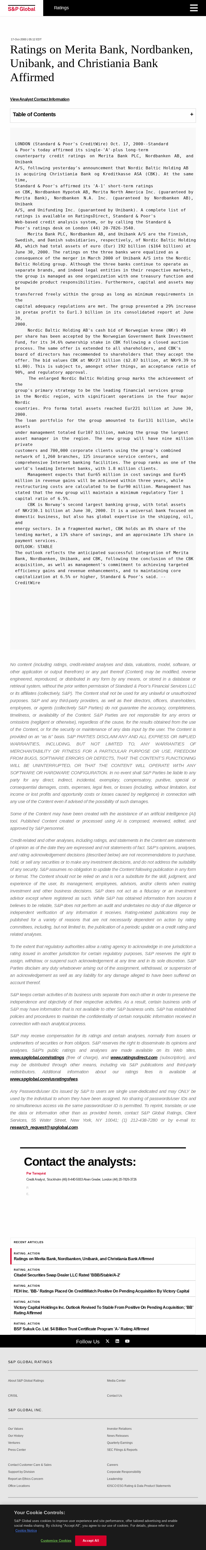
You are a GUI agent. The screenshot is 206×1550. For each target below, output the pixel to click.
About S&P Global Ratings (26, 1380)
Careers (112, 1465)
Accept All (91, 1540)
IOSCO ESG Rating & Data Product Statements (139, 1486)
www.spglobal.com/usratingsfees (44, 1079)
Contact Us (114, 1395)
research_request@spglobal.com (44, 1127)
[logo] (21, 8)
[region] (103, 1527)
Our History (15, 1436)
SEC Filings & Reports (122, 1450)
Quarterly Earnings (120, 1443)
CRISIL (13, 1395)
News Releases (118, 1436)
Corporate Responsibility (124, 1472)
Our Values (15, 1429)
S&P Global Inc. (25, 1410)
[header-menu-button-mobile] (194, 8)
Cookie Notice (26, 1530)
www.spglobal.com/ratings (37, 1057)
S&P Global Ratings (30, 1362)
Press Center (17, 1450)
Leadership (115, 1479)
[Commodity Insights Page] (108, 1341)
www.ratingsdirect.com (134, 1057)
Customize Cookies (56, 1540)
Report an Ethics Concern (25, 1479)
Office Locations (19, 1486)
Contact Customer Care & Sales (30, 1465)
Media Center (116, 1380)
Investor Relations (119, 1429)
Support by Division (21, 1472)
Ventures (14, 1443)
